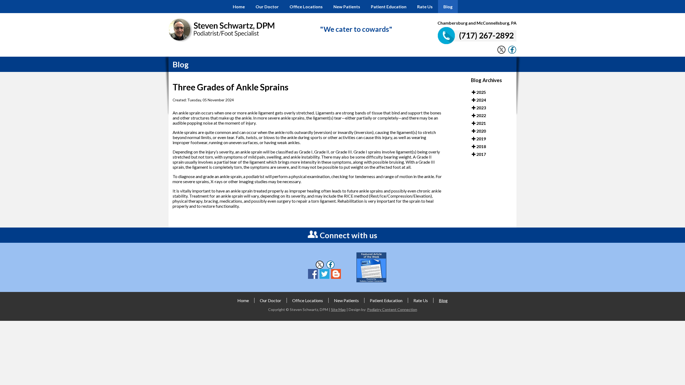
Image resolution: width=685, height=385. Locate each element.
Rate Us (425, 6)
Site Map (338, 309)
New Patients (346, 6)
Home (239, 6)
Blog (447, 6)
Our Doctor (267, 6)
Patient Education (388, 6)
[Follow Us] (501, 52)
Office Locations (306, 6)
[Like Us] (512, 52)
